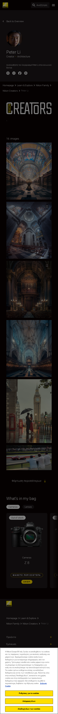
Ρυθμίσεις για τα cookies (29, 693)
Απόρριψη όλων (29, 701)
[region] (29, 681)
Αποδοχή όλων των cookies (29, 709)
